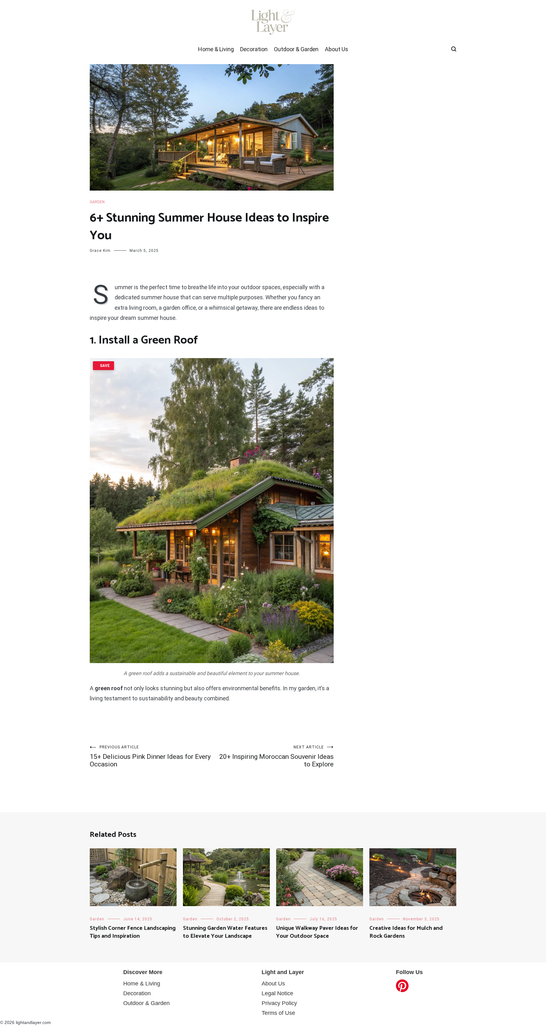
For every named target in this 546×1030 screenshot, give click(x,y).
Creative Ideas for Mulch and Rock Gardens (406, 932)
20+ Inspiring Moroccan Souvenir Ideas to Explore (276, 756)
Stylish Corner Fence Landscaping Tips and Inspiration (133, 932)
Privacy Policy (279, 1003)
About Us (336, 49)
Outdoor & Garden (296, 49)
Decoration (254, 49)
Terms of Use (278, 1013)
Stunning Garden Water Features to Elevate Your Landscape (225, 932)
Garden (97, 202)
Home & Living (216, 49)
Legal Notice (277, 993)
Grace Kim (100, 250)
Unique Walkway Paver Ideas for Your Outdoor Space (317, 932)
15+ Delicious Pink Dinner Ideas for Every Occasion (150, 756)
